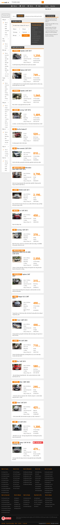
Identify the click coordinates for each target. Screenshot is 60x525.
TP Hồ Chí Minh (7, 85)
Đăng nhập (52, 6)
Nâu (6, 138)
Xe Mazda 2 (16, 498)
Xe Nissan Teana (48, 502)
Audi (6, 26)
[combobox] (16, 29)
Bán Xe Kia (37, 469)
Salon (39, 6)
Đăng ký (46, 6)
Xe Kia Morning (38, 472)
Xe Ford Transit (16, 488)
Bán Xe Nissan (48, 495)
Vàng (6, 134)
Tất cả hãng (6, 23)
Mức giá (5, 50)
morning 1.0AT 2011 (21, 230)
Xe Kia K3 (37, 474)
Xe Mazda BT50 (17, 508)
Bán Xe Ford (16, 469)
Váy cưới (25, 523)
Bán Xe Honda (26, 495)
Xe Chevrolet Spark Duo (6, 504)
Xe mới (6, 46)
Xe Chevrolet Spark (5, 502)
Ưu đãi (23, 6)
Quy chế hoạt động (10, 523)
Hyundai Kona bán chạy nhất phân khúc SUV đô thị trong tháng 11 (51, 20)
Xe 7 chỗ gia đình (35, 40)
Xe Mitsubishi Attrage (27, 472)
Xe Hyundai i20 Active (49, 480)
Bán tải (6, 123)
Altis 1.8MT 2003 (22, 382)
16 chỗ (6, 125)
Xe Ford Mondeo (16, 486)
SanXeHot (48, 523)
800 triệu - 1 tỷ (6, 70)
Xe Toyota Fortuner (5, 476)
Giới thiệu (3, 523)
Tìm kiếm (26, 35)
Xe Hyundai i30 (48, 482)
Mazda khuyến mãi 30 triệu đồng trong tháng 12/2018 (50, 28)
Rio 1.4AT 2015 (20, 361)
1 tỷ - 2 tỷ (7, 74)
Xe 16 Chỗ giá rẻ (37, 504)
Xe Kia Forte (37, 480)
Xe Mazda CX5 (17, 504)
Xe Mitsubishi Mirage (27, 484)
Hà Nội (6, 89)
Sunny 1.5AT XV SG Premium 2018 (21, 443)
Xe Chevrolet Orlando (6, 510)
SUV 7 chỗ (6, 115)
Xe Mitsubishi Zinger (27, 482)
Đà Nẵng (6, 94)
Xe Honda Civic (26, 502)
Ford (6, 32)
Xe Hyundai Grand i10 (49, 478)
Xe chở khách (34, 42)
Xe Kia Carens (38, 476)
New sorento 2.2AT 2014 (22, 148)
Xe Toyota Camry (5, 480)
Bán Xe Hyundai (48, 469)
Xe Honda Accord (27, 498)
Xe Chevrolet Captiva (6, 506)
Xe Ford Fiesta (16, 482)
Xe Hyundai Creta (48, 486)
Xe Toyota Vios (5, 472)
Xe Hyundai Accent (49, 474)
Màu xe (5, 129)
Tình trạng (5, 40)
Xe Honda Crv (26, 504)
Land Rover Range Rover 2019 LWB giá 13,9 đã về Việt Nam (51, 31)
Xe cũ (6, 48)
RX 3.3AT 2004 (20, 341)
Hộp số (5, 146)
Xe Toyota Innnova (5, 474)
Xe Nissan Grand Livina (50, 504)
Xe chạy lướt (34, 34)
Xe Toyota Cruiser (5, 490)
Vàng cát (7, 140)
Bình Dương (6, 91)
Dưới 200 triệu (7, 55)
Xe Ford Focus (16, 480)
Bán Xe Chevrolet (5, 495)
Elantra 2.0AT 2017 (22, 70)
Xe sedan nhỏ (35, 32)
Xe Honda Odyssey (27, 506)
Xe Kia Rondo (38, 488)
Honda (6, 34)
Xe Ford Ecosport (16, 474)
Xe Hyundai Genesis (49, 490)
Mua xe (15, 6)
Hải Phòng (6, 97)
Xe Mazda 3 (16, 500)
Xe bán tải (36, 506)
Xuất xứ (5, 158)
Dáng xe (5, 102)
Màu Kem (7, 136)
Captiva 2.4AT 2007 (21, 275)
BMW (6, 28)
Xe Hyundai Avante (48, 476)
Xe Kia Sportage (38, 490)
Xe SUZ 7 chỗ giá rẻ (38, 502)
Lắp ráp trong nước (6, 163)
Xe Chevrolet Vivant (6, 512)
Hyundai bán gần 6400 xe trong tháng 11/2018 (51, 24)
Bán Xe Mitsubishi (27, 469)
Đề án (16, 523)
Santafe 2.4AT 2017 (23, 51)
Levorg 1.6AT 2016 (22, 110)
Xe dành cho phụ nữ (36, 38)
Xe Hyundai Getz (48, 492)
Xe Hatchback (37, 498)
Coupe (6, 127)
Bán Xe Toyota (5, 469)
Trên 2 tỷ (6, 76)
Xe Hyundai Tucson (49, 484)
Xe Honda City (26, 500)
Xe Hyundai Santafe (49, 472)
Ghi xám (6, 142)
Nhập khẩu (6, 168)
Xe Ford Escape (16, 478)
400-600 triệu (6, 63)
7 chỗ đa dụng (6, 119)
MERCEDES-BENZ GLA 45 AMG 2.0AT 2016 (21, 252)
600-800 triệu (6, 66)
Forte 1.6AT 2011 (20, 403)
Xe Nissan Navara (48, 500)
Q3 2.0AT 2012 (20, 422)
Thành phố (5, 79)
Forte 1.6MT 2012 (20, 320)
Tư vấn (15, 9)
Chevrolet (7, 30)
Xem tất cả (6, 36)
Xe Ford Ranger (16, 472)
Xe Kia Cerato (38, 478)
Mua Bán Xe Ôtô (37, 495)
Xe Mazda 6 (16, 502)
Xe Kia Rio (37, 482)
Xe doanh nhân (35, 27)
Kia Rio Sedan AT (20, 129)
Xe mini (33, 30)
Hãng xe (5, 19)
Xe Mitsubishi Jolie (27, 476)
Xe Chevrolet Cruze (5, 498)
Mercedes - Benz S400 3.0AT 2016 (22, 168)
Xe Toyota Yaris (5, 482)
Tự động (6, 153)
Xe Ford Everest (16, 476)
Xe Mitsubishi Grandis (27, 474)
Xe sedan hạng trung (36, 36)
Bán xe (31, 6)
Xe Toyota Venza (5, 484)
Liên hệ (19, 523)
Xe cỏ (40, 32)
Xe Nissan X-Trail (48, 506)
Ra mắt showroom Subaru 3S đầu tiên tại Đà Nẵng (51, 35)
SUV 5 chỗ (6, 112)
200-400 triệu (6, 59)
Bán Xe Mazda (17, 495)
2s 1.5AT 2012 (21, 210)
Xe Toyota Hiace (5, 486)
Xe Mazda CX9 (17, 506)
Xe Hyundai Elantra (48, 488)
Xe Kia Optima (38, 486)
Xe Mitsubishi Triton (27, 480)
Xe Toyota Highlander (6, 488)
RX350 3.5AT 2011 (22, 190)
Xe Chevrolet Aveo (5, 500)
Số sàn (6, 151)
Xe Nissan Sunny (48, 498)
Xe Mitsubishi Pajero (27, 478)
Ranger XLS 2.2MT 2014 (20, 297)
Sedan (6, 107)
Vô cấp (6, 155)
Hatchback (7, 109)
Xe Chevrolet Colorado (6, 508)
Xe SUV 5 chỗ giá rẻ (38, 500)
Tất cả (6, 44)
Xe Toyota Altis (5, 478)
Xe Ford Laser (16, 484)
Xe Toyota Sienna (5, 492)
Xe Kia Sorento (38, 484)
